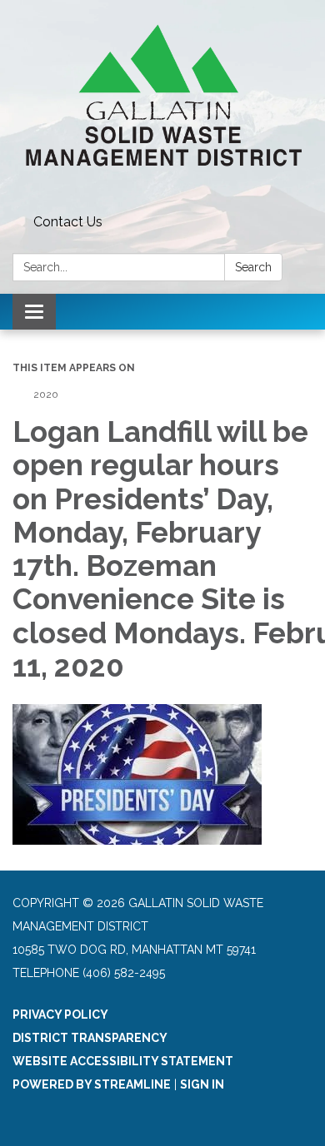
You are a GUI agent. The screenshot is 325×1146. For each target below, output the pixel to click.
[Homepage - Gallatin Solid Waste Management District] (162, 104)
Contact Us (67, 222)
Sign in (202, 1084)
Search (253, 267)
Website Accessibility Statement (122, 1061)
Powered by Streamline (91, 1084)
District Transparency (90, 1037)
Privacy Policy (60, 1014)
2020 (45, 394)
